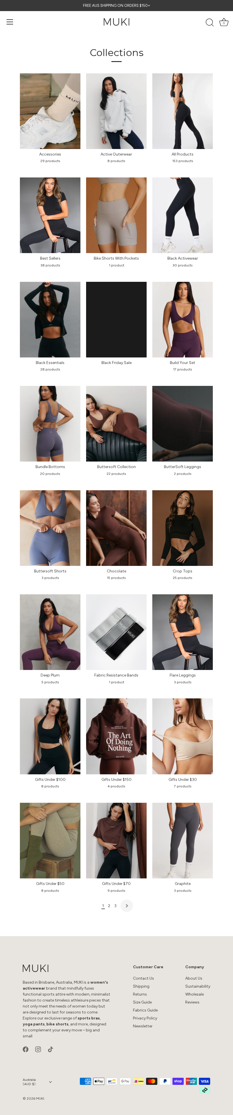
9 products (116, 890)
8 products (116, 161)
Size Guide (142, 1002)
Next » (126, 905)
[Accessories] (50, 111)
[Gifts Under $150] (116, 736)
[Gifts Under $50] (50, 840)
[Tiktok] (50, 1048)
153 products (182, 161)
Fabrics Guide (145, 1010)
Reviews (192, 1002)
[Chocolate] (116, 528)
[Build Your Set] (182, 319)
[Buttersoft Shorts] (50, 528)
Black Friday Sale (116, 362)
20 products (50, 473)
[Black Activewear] (182, 215)
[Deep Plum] (50, 632)
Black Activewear (182, 258)
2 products (183, 473)
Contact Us (143, 978)
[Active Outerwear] (116, 111)
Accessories (50, 154)
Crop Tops (182, 571)
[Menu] (10, 22)
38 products (50, 265)
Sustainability (197, 986)
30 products (182, 265)
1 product (116, 265)
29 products (50, 161)
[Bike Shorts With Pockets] (116, 215)
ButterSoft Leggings (182, 466)
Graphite (183, 883)
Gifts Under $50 (50, 883)
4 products (116, 786)
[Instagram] (38, 1048)
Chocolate (116, 571)
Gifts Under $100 (50, 779)
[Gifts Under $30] (182, 736)
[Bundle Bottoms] (50, 424)
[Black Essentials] (50, 319)
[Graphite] (182, 840)
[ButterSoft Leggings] (182, 424)
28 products (50, 369)
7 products (183, 786)
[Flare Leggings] (182, 632)
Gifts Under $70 (116, 883)
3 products (50, 578)
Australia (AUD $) (29, 1082)
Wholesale (194, 994)
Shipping (141, 986)
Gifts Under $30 (182, 779)
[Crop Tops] (182, 528)
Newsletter (143, 1026)
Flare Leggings (183, 675)
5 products (50, 682)
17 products (182, 369)
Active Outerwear (116, 154)
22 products (116, 473)
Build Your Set (182, 362)
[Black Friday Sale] (116, 319)
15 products (116, 578)
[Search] (209, 22)
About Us (193, 978)
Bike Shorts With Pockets (116, 258)
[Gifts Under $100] (50, 736)
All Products (183, 154)
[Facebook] (25, 1048)
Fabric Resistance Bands (116, 675)
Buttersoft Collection (116, 466)
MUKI (40, 1098)
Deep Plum (50, 675)
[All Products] (182, 111)
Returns (140, 994)
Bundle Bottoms (50, 466)
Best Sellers (50, 258)
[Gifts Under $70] (116, 840)
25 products (182, 578)
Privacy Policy (145, 1018)
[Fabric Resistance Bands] (116, 632)
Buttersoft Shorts (50, 571)
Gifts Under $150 (116, 779)
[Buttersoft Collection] (116, 424)
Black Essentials (50, 362)
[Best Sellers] (50, 215)
